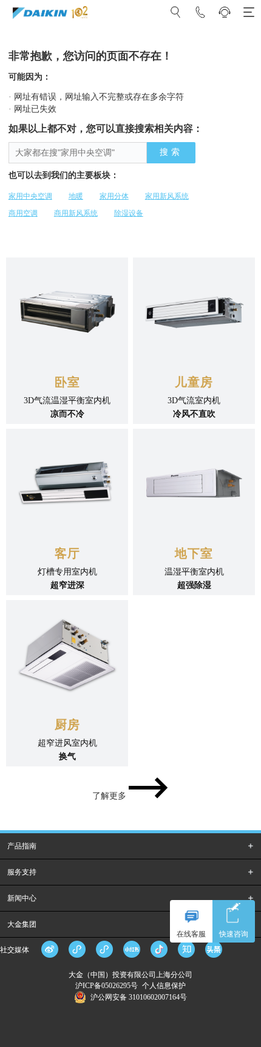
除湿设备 (128, 213)
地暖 (76, 196)
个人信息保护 (164, 985)
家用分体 (114, 196)
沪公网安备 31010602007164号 (138, 997)
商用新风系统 (76, 213)
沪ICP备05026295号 (107, 985)
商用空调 (23, 213)
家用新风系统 (167, 196)
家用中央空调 (30, 196)
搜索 (171, 152)
